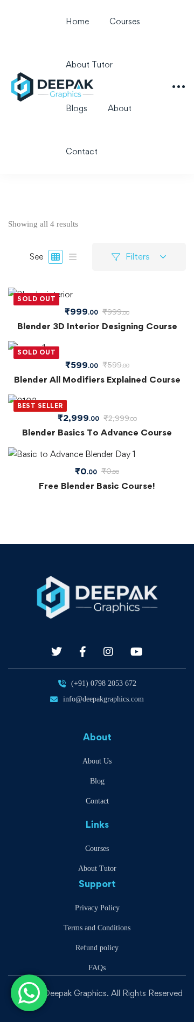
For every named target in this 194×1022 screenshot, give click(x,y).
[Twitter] (56, 652)
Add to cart (97, 401)
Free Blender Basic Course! (97, 485)
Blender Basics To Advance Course (97, 432)
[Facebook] (82, 652)
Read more (97, 295)
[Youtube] (136, 652)
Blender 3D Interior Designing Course (97, 326)
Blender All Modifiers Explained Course (97, 379)
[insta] (108, 652)
